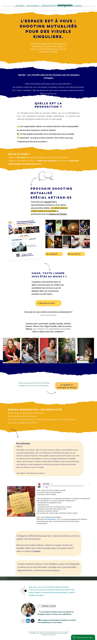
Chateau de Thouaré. (57, 214)
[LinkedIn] (28, 621)
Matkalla (36, 551)
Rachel (48, 202)
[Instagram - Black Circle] (32, 621)
